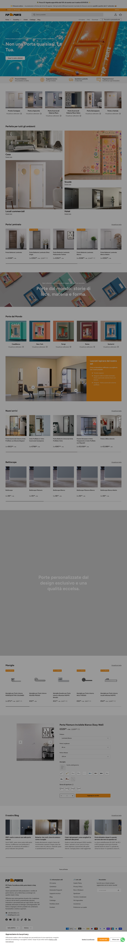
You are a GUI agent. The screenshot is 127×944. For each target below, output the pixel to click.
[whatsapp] (122, 938)
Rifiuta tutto (115, 939)
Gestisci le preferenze (88, 939)
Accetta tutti (103, 939)
